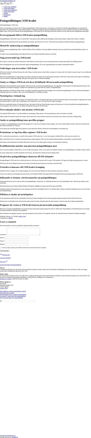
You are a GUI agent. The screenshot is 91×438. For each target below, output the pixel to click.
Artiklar (6, 13)
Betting (6, 16)
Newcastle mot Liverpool (7, 293)
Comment (3, 234)
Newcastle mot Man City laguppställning (11, 297)
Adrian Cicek (22, 216)
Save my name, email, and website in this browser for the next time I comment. (24, 247)
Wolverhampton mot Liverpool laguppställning (13, 294)
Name (2, 237)
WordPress (15, 437)
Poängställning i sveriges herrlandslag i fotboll (13, 291)
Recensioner (7, 14)
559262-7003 (4, 288)
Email (2, 241)
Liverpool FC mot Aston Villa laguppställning (13, 296)
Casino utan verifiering (10, 6)
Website (2, 244)
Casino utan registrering (10, 10)
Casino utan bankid (9, 8)
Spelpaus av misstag (5, 279)
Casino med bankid (9, 11)
